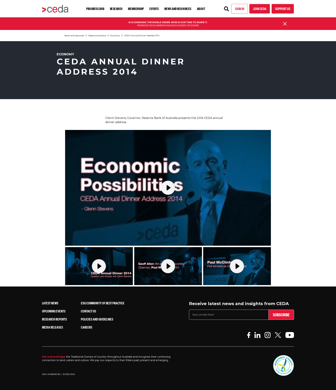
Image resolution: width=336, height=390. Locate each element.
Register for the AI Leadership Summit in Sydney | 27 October (168, 25)
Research (116, 9)
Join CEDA (259, 9)
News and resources (177, 9)
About (201, 9)
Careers (86, 327)
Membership (136, 9)
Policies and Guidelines (97, 319)
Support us (282, 9)
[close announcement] (285, 24)
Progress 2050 (95, 9)
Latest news (50, 303)
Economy (115, 35)
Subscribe (281, 314)
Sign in (239, 9)
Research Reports (54, 319)
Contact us (88, 311)
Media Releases (52, 327)
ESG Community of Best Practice (102, 303)
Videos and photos (97, 35)
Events (154, 9)
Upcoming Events (53, 311)
